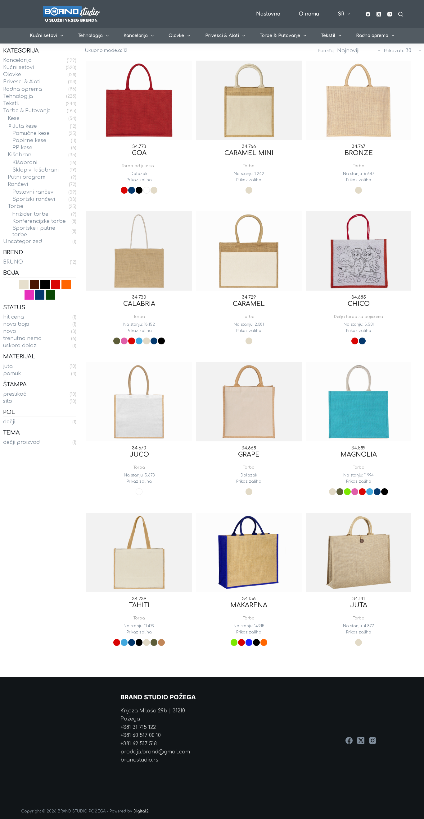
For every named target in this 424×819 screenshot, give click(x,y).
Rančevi (18, 184)
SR (341, 14)
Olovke (176, 35)
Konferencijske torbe (39, 221)
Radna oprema (372, 35)
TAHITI (139, 605)
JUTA (358, 605)
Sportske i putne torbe (33, 231)
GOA (139, 153)
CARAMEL (249, 303)
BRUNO (13, 262)
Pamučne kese (31, 133)
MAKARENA (248, 605)
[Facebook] (368, 14)
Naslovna (268, 14)
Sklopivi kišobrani (35, 170)
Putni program (26, 177)
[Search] (400, 14)
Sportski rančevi (33, 199)
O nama (309, 14)
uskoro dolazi (20, 345)
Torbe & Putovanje (280, 35)
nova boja (16, 324)
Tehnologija (90, 35)
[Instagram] (389, 14)
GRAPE (248, 454)
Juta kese (24, 126)
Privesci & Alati (222, 35)
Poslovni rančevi (33, 192)
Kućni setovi (43, 35)
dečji (9, 422)
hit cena (13, 317)
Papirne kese (29, 140)
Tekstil (328, 35)
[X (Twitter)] (379, 14)
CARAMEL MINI (248, 153)
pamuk (12, 373)
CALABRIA (139, 303)
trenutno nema (22, 338)
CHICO (359, 303)
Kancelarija (136, 35)
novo (9, 331)
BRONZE (359, 153)
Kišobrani (20, 155)
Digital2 (141, 811)
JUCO (139, 454)
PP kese (22, 147)
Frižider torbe (30, 214)
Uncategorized (22, 241)
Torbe (15, 206)
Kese (14, 118)
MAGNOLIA (359, 454)
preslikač (14, 394)
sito (7, 401)
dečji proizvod (21, 442)
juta (8, 366)
